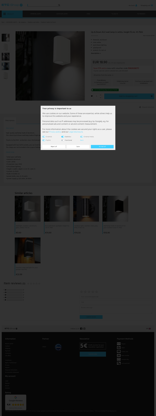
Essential (49, 137)
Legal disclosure (76, 132)
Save (78, 146)
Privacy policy (55, 132)
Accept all (102, 146)
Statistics (68, 137)
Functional (68, 140)
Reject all (54, 146)
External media (89, 137)
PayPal (48, 140)
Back (81, 140)
